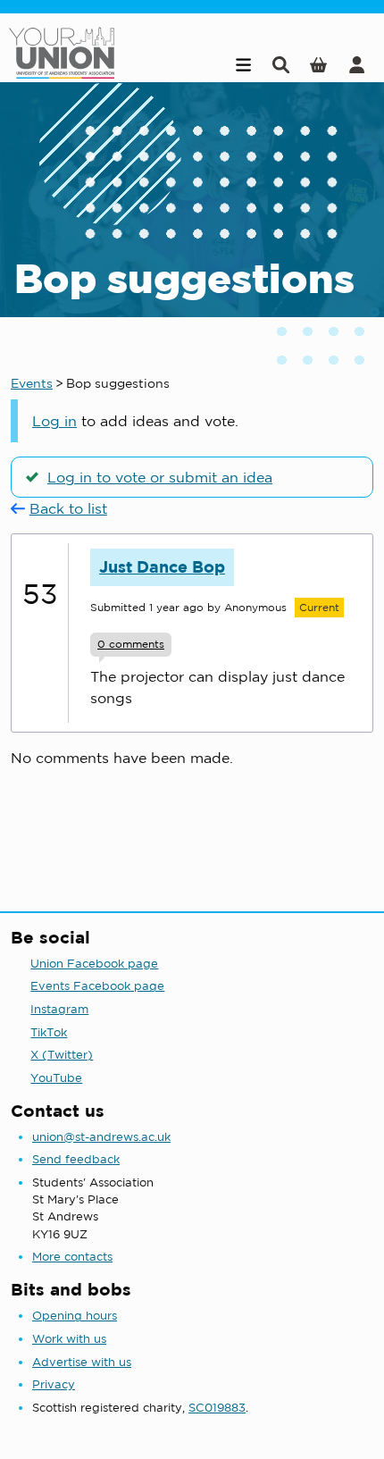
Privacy (53, 1384)
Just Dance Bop (162, 567)
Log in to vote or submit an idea (159, 477)
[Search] (280, 64)
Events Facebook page (97, 986)
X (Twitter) (61, 1054)
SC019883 (217, 1407)
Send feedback (76, 1159)
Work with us (69, 1339)
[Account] (356, 64)
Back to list (68, 508)
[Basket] (318, 64)
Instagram (59, 1009)
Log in (54, 421)
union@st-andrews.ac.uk (101, 1137)
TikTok (48, 1032)
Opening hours (74, 1315)
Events (32, 383)
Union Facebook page (94, 963)
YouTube (56, 1078)
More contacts (72, 1256)
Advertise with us (81, 1362)
